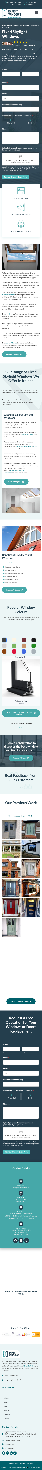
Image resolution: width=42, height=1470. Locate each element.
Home (6, 1394)
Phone (5, 94)
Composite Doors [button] (19, 816)
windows (9, 314)
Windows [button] (31, 816)
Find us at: (21, 1211)
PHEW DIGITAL (35, 1467)
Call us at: (21, 1197)
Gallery (6, 1406)
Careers (6, 1418)
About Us (6, 1410)
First (3, 78)
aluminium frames (27, 434)
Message (5, 129)
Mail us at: (21, 1185)
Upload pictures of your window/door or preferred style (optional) (20, 149)
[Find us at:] (21, 1207)
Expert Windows (11, 343)
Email (5, 83)
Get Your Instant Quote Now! (15, 177)
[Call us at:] (21, 1193)
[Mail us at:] (21, 1181)
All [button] (9, 816)
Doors (6, 1402)
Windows (6, 1398)
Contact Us (7, 1414)
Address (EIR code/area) (12, 105)
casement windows (8, 295)
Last (23, 78)
